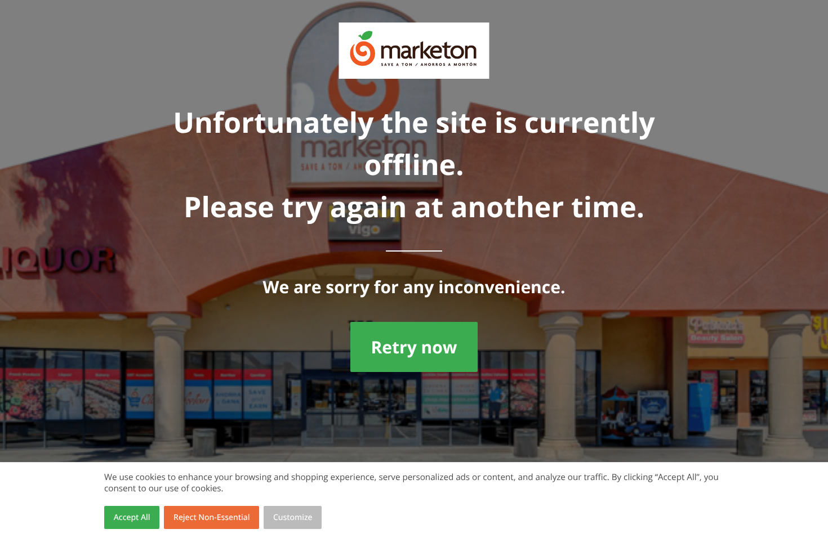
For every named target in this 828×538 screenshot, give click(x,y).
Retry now (414, 346)
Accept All (132, 517)
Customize (293, 517)
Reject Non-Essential (211, 517)
